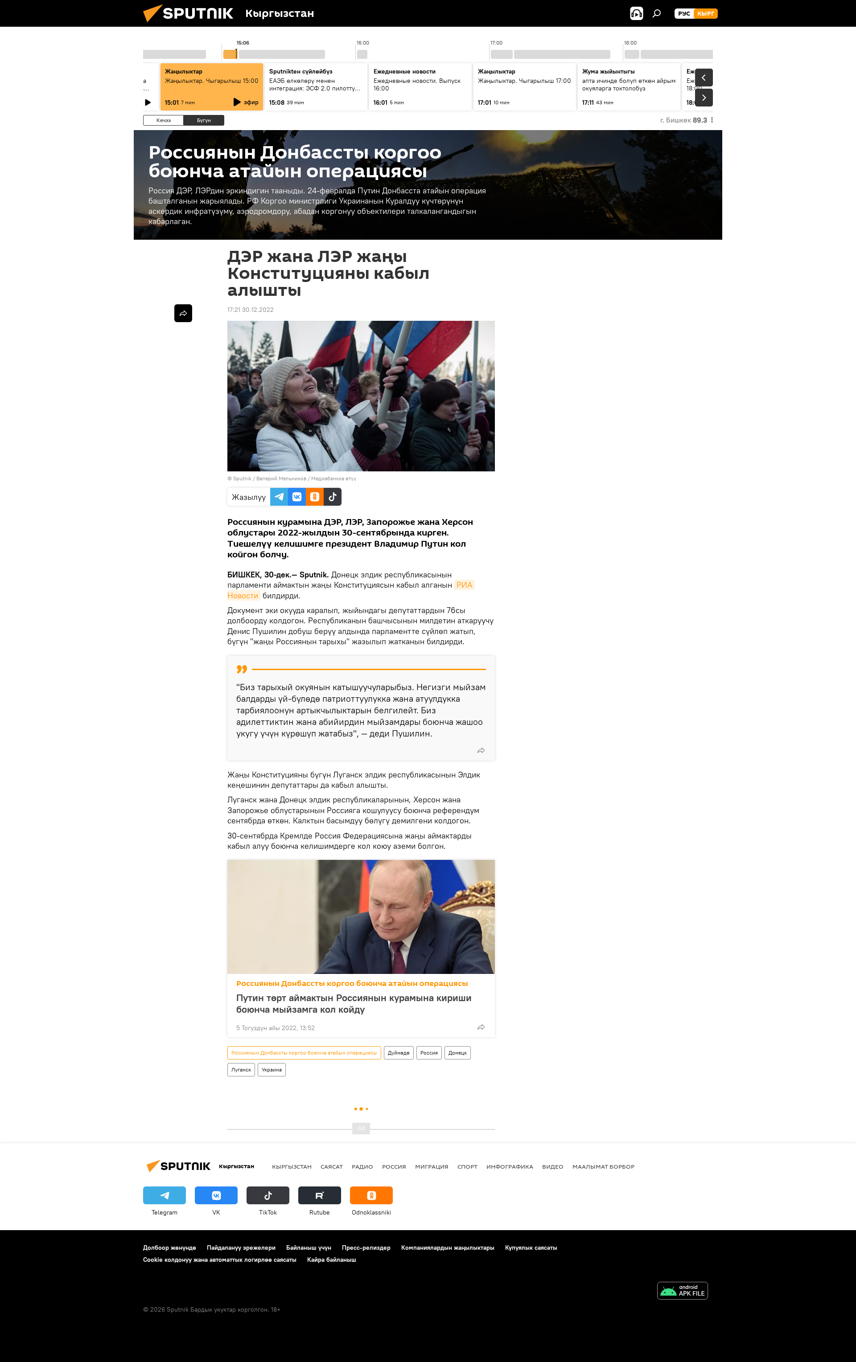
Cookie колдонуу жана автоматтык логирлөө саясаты (219, 1260)
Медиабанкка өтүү (333, 478)
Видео (553, 1166)
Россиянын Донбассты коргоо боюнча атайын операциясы (352, 983)
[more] (481, 750)
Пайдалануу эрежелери (241, 1247)
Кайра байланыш (331, 1260)
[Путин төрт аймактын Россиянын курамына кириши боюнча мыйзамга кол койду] (361, 917)
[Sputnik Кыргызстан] (191, 24)
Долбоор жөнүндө (169, 1247)
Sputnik (242, 478)
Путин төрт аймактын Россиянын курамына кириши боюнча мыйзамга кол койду (354, 1003)
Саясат (332, 1166)
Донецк (458, 1052)
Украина (272, 1069)
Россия (429, 1052)
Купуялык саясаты (531, 1247)
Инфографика (509, 1166)
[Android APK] (682, 1292)
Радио (362, 1166)
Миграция (432, 1166)
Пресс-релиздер (366, 1247)
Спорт (467, 1166)
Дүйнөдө (399, 1052)
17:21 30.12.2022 (250, 310)
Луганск (241, 1069)
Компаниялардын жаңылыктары (447, 1247)
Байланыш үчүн (308, 1247)
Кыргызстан (292, 1166)
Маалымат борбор (603, 1166)
